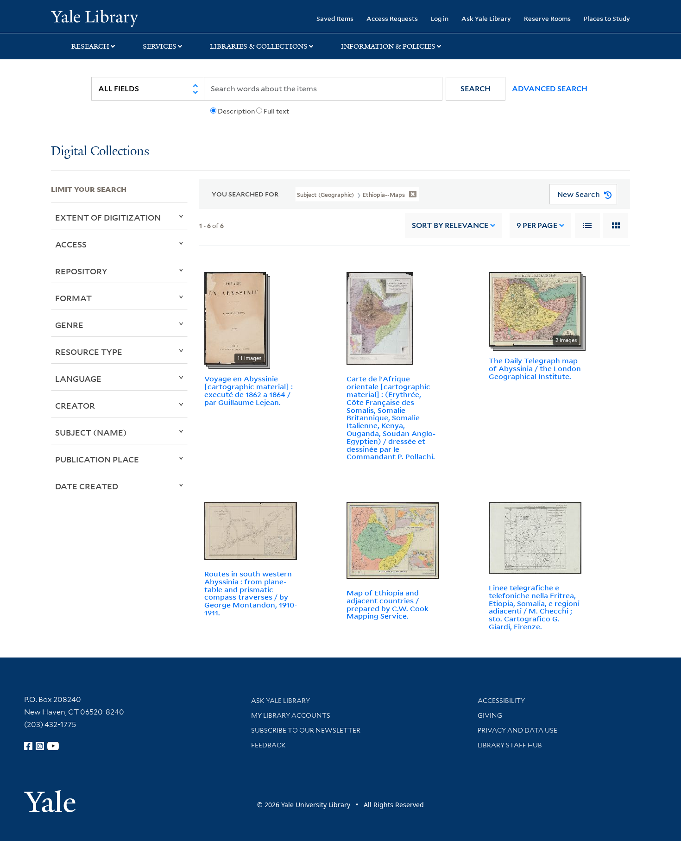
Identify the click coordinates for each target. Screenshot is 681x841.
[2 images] (535, 309)
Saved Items (334, 18)
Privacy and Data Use (517, 730)
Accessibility (501, 700)
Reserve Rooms (547, 18)
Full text (276, 111)
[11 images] (235, 318)
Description (236, 111)
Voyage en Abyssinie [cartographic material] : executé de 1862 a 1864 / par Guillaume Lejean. (248, 390)
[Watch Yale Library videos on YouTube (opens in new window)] (53, 746)
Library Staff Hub (510, 745)
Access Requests (392, 18)
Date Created (86, 486)
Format (73, 298)
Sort (450, 225)
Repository (81, 271)
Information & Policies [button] (388, 46)
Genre (69, 324)
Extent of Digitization (108, 217)
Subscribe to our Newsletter (305, 730)
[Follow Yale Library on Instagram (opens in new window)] (40, 746)
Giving (490, 715)
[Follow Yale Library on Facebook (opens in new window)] (28, 746)
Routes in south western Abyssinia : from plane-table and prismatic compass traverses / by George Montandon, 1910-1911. (250, 593)
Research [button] (90, 46)
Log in (439, 18)
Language (78, 378)
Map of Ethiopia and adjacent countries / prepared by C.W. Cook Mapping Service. (388, 604)
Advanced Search (549, 88)
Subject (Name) (91, 432)
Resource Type (88, 351)
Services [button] (160, 46)
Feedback (268, 745)
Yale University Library (94, 17)
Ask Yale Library (486, 18)
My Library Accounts (290, 715)
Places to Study (607, 18)
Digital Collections (100, 152)
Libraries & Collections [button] (259, 46)
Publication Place (97, 459)
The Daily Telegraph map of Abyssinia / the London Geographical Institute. (535, 368)
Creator (75, 405)
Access (71, 244)
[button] (475, 89)
